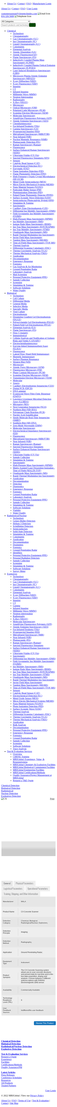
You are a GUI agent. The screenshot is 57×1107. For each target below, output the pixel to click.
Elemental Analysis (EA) (24, 327)
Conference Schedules (11, 1077)
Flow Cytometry (20, 333)
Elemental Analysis (22, 49)
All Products (7, 1083)
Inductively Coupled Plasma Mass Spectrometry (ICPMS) (28, 61)
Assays (16, 383)
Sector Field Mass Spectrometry (27, 237)
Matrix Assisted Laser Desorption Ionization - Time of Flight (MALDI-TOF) (34, 469)
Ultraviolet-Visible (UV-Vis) (26, 155)
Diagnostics (18, 486)
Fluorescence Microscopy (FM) (27, 370)
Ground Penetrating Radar (25, 269)
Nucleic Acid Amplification (25, 415)
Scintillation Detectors (23, 526)
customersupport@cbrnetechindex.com (19, 13)
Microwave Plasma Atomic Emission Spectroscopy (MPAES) (30, 77)
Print (52, 799)
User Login (32, 8)
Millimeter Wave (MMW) (25, 94)
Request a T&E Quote (23, 780)
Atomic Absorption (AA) (24, 52)
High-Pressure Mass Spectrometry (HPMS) (33, 219)
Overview (17, 754)
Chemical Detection (10, 785)
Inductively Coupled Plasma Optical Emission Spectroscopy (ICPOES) (34, 66)
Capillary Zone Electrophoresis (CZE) (30, 208)
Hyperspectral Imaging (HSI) (26, 131)
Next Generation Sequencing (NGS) (29, 407)
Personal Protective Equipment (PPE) (30, 277)
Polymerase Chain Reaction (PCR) (29, 412)
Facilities (5, 1062)
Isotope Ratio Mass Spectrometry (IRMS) (32, 224)
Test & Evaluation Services (19, 751)
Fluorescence (19, 147)
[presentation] (7, 883)
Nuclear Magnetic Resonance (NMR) (30, 139)
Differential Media (21, 301)
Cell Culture (18, 298)
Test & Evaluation (40, 1100)
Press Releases (8, 1075)
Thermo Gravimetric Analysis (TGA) (30, 250)
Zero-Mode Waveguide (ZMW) (27, 425)
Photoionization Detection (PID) (28, 192)
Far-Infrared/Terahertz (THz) (26, 126)
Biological (12, 293)
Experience (6, 1059)
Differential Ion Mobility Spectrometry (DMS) (34, 211)
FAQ (28, 3)
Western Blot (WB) (22, 362)
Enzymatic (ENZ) (21, 168)
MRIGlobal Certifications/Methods (29, 772)
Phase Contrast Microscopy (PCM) (29, 372)
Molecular (17, 380)
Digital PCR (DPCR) (23, 388)
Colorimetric (18, 46)
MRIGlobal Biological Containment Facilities (34, 767)
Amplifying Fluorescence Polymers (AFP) (32, 118)
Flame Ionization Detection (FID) (28, 171)
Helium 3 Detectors (22, 523)
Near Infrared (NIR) (22, 137)
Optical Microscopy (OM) (25, 107)
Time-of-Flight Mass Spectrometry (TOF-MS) (34, 243)
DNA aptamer (19, 391)
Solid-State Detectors (22, 531)
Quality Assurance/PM (11, 1067)
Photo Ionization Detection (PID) (28, 706)
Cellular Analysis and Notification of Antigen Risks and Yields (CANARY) (34, 339)
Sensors (16, 160)
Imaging (16, 86)
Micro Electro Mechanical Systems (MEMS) (33, 184)
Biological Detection (10, 788)
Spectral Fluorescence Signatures (28, 446)
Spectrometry (19, 205)
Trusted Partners (8, 1085)
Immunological (20, 335)
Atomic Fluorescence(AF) (25, 54)
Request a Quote (9, 1056)
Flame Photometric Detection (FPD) (29, 174)
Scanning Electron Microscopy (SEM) (30, 113)
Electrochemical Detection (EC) (27, 166)
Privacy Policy (37, 1095)
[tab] (7, 883)
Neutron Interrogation (23, 97)
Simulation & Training (23, 203)
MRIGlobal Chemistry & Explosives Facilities (34, 764)
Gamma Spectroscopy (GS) (25, 129)
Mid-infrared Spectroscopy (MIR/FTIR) (31, 134)
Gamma (16, 605)
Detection (17, 484)
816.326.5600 (7, 16)
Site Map (14, 1103)
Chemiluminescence (22, 123)
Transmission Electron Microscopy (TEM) (32, 378)
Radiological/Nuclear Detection (9, 792)
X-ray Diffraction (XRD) (24, 81)
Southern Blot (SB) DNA (25, 423)
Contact (21, 3)
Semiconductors (20, 529)
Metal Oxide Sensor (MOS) (25, 698)
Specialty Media (20, 309)
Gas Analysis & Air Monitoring (27, 266)
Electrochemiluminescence (25, 343)
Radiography (19, 99)
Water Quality (19, 290)
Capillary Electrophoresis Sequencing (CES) (33, 386)
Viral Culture (19, 311)
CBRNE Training (21, 756)
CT (14, 89)
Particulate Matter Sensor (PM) (27, 190)
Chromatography (20, 36)
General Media (20, 303)
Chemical (11, 31)
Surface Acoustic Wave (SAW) (27, 709)
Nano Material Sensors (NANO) (28, 187)
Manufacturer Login (42, 3)
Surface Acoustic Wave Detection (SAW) (32, 197)
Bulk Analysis (19, 725)
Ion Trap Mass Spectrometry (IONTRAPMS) (34, 227)
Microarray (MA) (21, 404)
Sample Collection (21, 280)
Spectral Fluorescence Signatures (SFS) (31, 158)
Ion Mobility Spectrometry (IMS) (28, 221)
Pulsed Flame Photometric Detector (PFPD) (33, 195)
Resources (6, 1080)
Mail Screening (20, 274)
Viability (17, 510)
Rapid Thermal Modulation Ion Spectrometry (34, 235)
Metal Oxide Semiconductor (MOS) (29, 182)
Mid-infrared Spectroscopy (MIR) (28, 635)
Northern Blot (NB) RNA (25, 409)
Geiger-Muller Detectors (24, 521)
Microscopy (18, 105)
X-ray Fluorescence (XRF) (25, 84)
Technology (18, 33)
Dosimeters (18, 544)
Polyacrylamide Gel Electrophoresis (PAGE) (33, 322)
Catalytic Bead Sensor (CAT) (26, 163)
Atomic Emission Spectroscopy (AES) (30, 121)
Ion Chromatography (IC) (25, 41)
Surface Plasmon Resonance (26, 359)
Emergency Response (23, 261)
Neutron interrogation (23, 613)
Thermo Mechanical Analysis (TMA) (30, 253)
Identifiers (17, 552)
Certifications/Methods (11, 1064)
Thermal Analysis (21, 245)
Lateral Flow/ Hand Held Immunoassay (31, 354)
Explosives (12, 574)
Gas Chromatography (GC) (25, 39)
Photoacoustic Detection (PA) (26, 142)
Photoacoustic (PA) (22, 640)
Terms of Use (24, 1100)
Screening (17, 282)
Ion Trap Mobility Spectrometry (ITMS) (31, 229)
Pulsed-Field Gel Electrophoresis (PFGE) (32, 325)
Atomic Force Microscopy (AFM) (28, 367)
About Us (11, 3)
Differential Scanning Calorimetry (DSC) (32, 248)
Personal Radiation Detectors (26, 558)
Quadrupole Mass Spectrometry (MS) (30, 232)
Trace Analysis (19, 748)
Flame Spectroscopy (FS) (24, 57)
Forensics (17, 264)
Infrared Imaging (20, 92)
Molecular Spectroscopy (24, 115)
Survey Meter (19, 571)
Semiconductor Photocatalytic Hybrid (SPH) (33, 200)
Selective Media (20, 306)
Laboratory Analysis (22, 272)
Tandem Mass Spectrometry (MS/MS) (30, 240)
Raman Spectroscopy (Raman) (27, 144)
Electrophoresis (20, 314)
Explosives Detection (11, 796)
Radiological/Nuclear (17, 515)
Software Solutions (21, 288)
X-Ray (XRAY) (20, 102)
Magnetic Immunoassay (24, 356)
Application (18, 256)
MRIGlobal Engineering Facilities (28, 770)
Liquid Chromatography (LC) (26, 44)
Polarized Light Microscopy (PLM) (29, 110)
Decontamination (21, 258)
